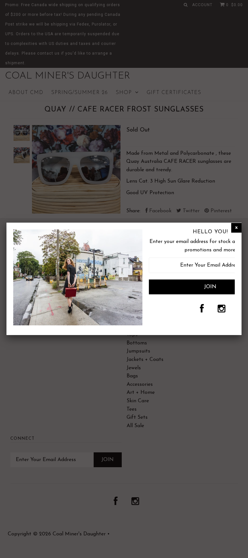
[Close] (236, 228)
